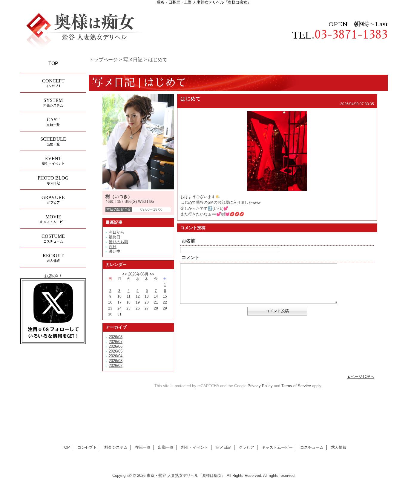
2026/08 (115, 337)
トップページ (103, 59)
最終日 (114, 237)
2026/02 (115, 365)
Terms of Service (296, 386)
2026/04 (115, 356)
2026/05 (115, 351)
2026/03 (115, 361)
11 (129, 296)
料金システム (116, 447)
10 (119, 296)
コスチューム (311, 447)
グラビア (246, 447)
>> (152, 274)
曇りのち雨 (118, 242)
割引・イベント (194, 447)
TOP (53, 63)
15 (165, 296)
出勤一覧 (166, 447)
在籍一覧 (143, 447)
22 (165, 302)
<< (124, 274)
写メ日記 (132, 59)
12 (138, 296)
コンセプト (87, 447)
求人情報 (338, 447)
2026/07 (115, 341)
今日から (116, 232)
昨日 (112, 246)
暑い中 (114, 251)
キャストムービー (277, 447)
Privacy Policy (260, 386)
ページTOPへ (362, 376)
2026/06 (115, 346)
